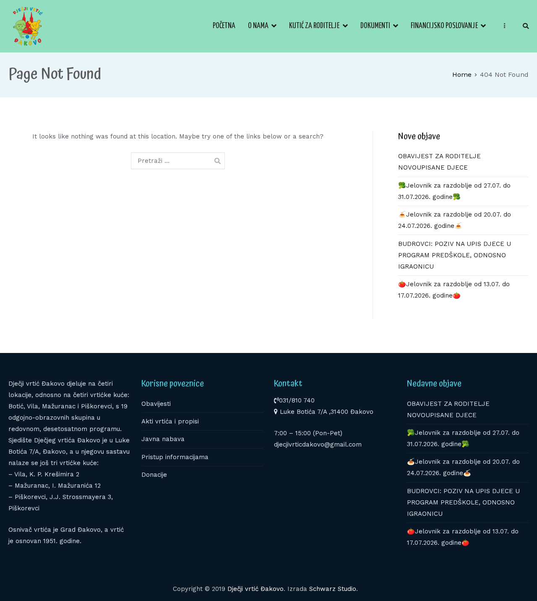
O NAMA (258, 26)
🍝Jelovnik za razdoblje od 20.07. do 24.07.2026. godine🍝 (454, 220)
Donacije (154, 474)
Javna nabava (163, 439)
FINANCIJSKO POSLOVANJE (444, 26)
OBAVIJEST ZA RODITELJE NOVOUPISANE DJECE (439, 161)
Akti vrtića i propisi (170, 421)
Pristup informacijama (175, 457)
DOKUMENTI (375, 26)
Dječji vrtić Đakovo (255, 589)
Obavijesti (156, 404)
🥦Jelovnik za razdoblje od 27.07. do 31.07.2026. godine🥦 (454, 191)
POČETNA (224, 26)
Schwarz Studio (332, 589)
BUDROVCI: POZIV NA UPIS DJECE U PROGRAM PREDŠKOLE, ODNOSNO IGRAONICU (454, 255)
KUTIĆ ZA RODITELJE (314, 26)
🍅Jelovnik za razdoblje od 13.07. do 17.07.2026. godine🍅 (454, 289)
